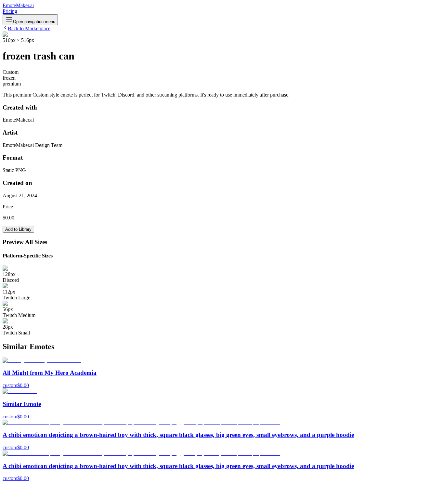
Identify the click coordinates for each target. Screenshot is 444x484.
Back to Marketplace (29, 28)
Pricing (10, 11)
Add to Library (18, 229)
